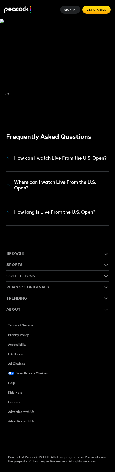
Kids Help (15, 392)
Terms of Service (20, 325)
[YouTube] (40, 438)
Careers (14, 402)
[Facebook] (12, 438)
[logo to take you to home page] (17, 9)
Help (11, 383)
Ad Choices (16, 364)
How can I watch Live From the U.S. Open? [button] (60, 158)
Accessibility (17, 344)
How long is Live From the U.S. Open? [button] (54, 212)
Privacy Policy (18, 335)
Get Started (96, 9)
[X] (68, 438)
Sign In (70, 9)
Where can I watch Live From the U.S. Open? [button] (55, 185)
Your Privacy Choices (32, 373)
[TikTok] (26, 438)
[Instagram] (54, 438)
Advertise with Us (21, 412)
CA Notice (15, 354)
